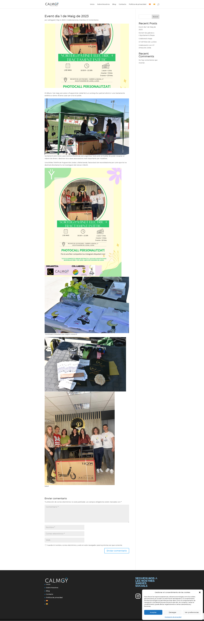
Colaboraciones (73, 20)
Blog (114, 4)
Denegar (172, 612)
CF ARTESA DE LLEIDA (148, 42)
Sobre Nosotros (103, 4)
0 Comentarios (92, 20)
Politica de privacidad (137, 4)
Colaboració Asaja (145, 39)
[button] (200, 592)
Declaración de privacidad (173, 617)
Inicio (92, 4)
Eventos (82, 20)
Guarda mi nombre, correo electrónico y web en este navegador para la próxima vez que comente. (84, 545)
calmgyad (51, 20)
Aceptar (153, 612)
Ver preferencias (192, 612)
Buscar (155, 17)
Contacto (122, 4)
